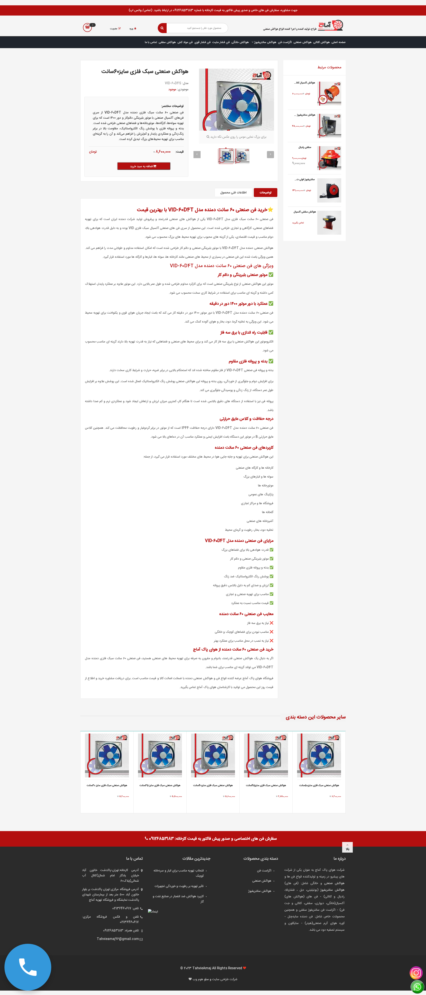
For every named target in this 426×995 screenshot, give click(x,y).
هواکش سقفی (167, 42)
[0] (87, 27)
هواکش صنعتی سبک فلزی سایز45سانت (266, 786)
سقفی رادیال (304, 147)
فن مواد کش (185, 42)
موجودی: (182, 89)
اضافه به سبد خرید (141, 166)
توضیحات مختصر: (172, 106)
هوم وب (198, 979)
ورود (131, 29)
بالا (347, 849)
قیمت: (180, 152)
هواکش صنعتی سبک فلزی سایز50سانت (319, 786)
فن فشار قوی (202, 42)
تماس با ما (151, 42)
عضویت (113, 29)
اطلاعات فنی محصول (233, 192)
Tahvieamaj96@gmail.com (118, 939)
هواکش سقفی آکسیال (305, 212)
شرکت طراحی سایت (224, 979)
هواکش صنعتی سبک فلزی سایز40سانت (213, 786)
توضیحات (266, 192)
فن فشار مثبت (221, 42)
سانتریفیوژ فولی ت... (305, 180)
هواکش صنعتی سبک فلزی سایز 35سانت (160, 786)
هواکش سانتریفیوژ (264, 42)
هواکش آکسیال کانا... (304, 83)
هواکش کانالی (321, 42)
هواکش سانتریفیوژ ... (304, 115)
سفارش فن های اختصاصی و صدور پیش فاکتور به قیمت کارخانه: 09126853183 (212, 839)
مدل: (185, 83)
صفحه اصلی (338, 42)
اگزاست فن (285, 42)
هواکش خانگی (240, 42)
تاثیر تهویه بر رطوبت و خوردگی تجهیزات (179, 886)
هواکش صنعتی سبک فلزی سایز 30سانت (107, 786)
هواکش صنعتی (303, 42)
